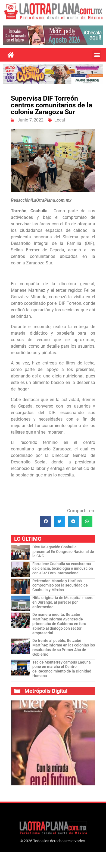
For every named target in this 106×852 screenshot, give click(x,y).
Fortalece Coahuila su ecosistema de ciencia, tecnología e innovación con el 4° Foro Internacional (62, 568)
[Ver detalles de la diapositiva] (53, 35)
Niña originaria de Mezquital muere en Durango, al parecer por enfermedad (62, 602)
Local (59, 120)
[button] (96, 54)
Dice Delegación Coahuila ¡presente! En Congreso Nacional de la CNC (63, 551)
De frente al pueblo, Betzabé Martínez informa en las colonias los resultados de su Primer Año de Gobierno (63, 647)
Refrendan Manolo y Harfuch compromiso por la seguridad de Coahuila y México (60, 585)
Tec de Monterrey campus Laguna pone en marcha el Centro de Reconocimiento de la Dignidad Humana (61, 669)
